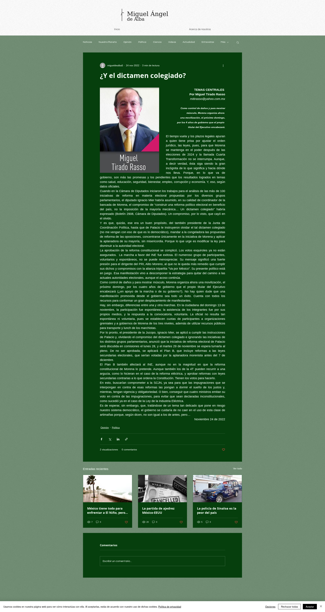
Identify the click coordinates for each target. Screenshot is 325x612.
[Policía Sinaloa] (217, 488)
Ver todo (237, 468)
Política (142, 42)
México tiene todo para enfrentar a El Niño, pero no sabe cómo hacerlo (106, 510)
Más (223, 42)
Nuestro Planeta (108, 42)
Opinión (127, 42)
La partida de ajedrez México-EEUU (158, 510)
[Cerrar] (321, 606)
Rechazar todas (289, 606)
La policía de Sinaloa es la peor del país (216, 510)
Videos (172, 42)
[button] (237, 42)
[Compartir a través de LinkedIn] (118, 439)
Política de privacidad (169, 606)
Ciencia (157, 42)
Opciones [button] (270, 606)
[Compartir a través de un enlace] (126, 439)
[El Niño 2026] (107, 488)
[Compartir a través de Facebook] (101, 439)
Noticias (87, 42)
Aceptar (310, 606)
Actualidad (189, 42)
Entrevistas (208, 42)
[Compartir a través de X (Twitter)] (109, 439)
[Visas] (162, 488)
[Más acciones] (223, 65)
